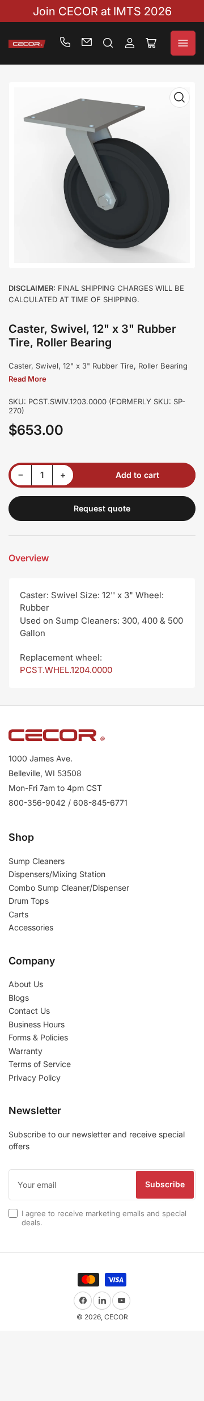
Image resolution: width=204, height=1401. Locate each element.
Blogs (18, 997)
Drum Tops (28, 900)
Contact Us (29, 1010)
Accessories (30, 927)
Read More (27, 378)
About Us (25, 984)
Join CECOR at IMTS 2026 (102, 11)
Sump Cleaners (36, 861)
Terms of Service (39, 1064)
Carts (18, 914)
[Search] (108, 43)
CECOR (116, 1317)
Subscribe (165, 1184)
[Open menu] (183, 43)
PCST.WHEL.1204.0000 (66, 669)
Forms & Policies (38, 1037)
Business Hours (36, 1024)
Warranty (25, 1051)
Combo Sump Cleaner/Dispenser (68, 887)
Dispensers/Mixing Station (56, 874)
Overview (28, 558)
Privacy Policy (34, 1077)
